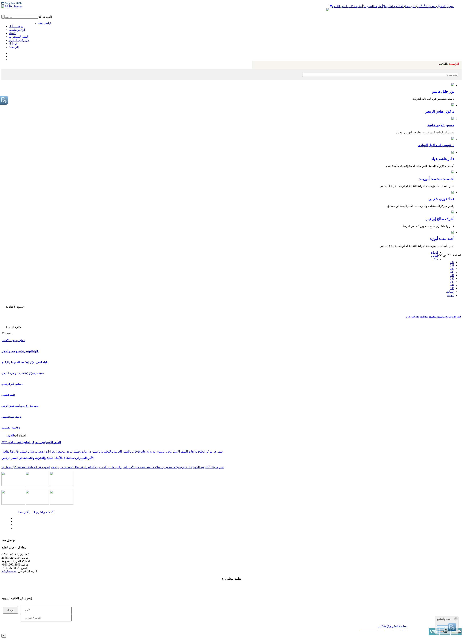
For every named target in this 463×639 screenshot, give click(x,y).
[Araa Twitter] (9, 55)
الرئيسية (449, 63)
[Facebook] (8, 52)
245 (452, 288)
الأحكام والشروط (44, 512)
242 (452, 278)
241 (452, 275)
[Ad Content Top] (231, 6)
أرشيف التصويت (373, 6)
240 (452, 272)
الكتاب (336, 6)
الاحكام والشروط (394, 6)
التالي (434, 255)
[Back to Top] (3, 636)
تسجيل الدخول (445, 6)
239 (452, 268)
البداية (434, 252)
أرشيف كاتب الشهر (351, 6)
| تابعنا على (128, 528)
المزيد (10, 435)
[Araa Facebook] (13, 517)
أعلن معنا (410, 6)
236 (436, 258)
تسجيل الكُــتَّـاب (426, 6)
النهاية (450, 295)
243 (452, 281)
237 (452, 262)
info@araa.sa (8, 571)
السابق (450, 291)
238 (452, 265)
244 (452, 285)
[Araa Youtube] (9, 58)
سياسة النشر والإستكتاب (392, 626)
